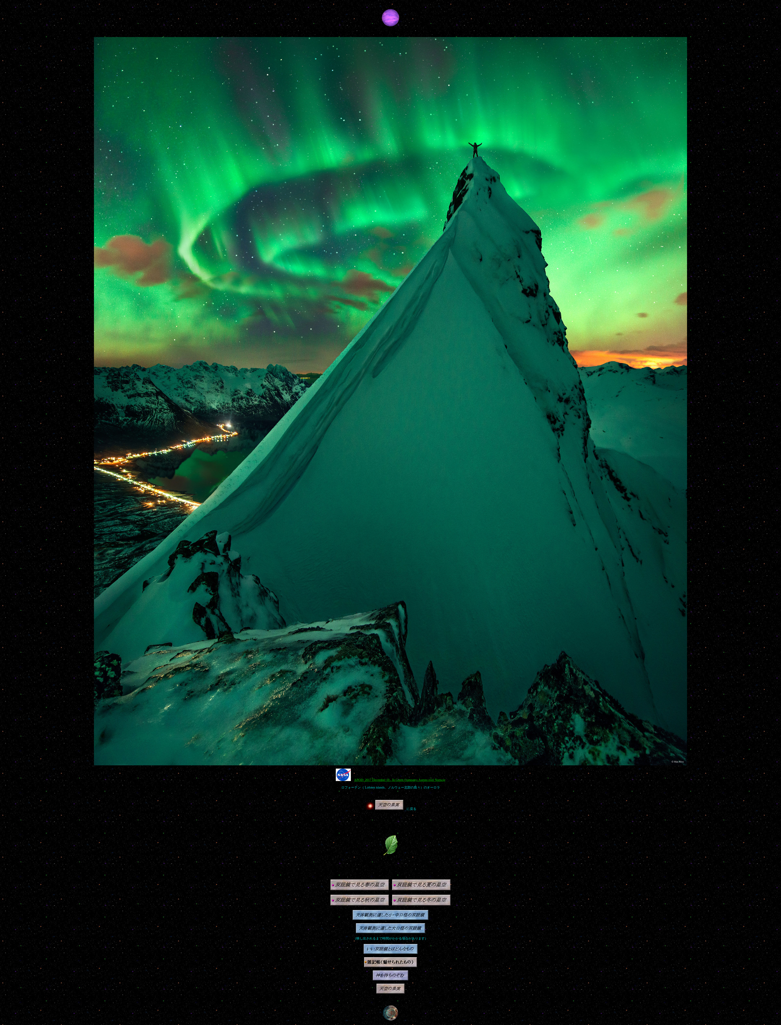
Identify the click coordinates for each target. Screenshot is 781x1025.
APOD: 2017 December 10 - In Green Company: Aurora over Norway (399, 780)
